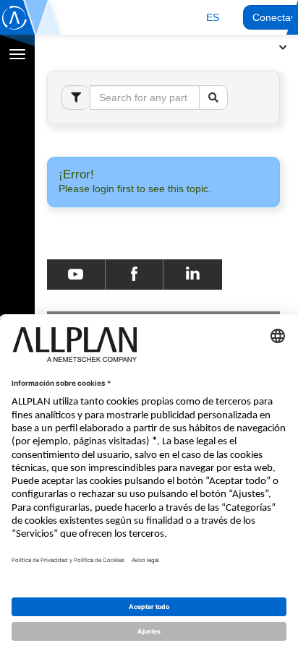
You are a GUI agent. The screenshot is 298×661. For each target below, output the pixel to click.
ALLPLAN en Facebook (134, 274)
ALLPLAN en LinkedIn (193, 274)
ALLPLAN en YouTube (75, 274)
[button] (212, 17)
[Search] (213, 97)
